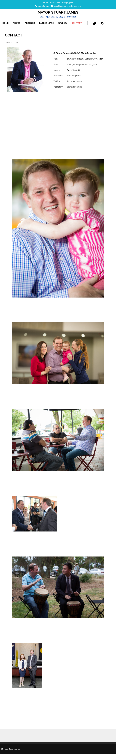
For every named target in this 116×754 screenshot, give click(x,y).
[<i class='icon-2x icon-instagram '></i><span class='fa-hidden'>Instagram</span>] (102, 23)
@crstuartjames (74, 81)
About (16, 23)
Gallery (62, 23)
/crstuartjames (74, 75)
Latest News (46, 23)
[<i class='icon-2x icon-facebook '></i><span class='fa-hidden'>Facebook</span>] (87, 23)
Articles (30, 23)
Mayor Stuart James (58, 12)
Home (5, 23)
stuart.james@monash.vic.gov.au (67, 6)
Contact (77, 23)
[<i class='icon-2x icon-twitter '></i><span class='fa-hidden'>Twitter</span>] (94, 23)
